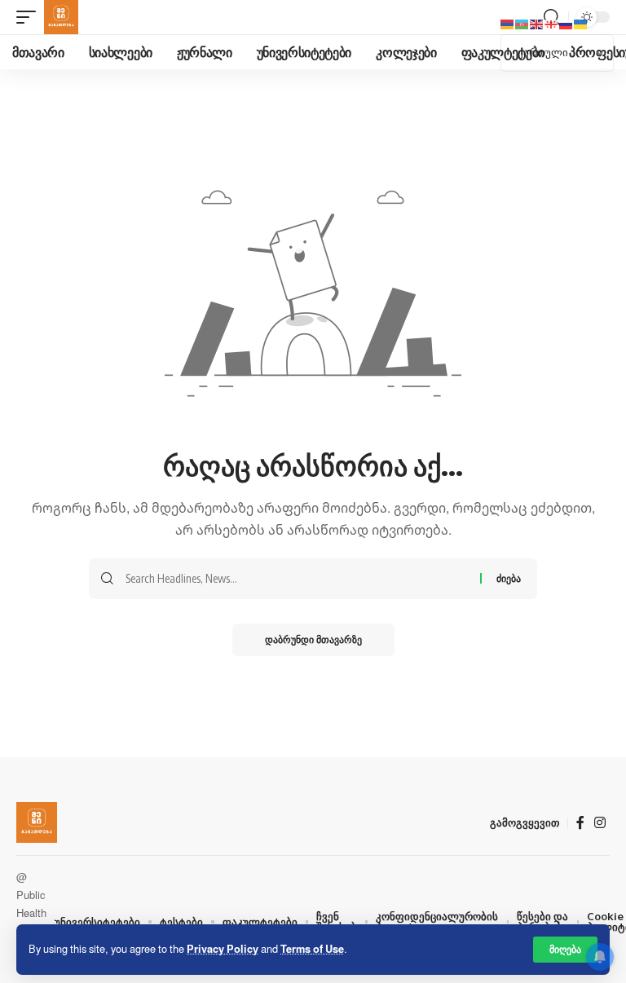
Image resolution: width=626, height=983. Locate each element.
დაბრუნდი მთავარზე (313, 639)
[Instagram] (600, 823)
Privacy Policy (222, 948)
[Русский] (566, 23)
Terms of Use (312, 948)
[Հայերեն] (507, 23)
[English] (537, 23)
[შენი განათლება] (61, 17)
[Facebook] (580, 823)
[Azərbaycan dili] (522, 23)
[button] (565, 950)
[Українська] (581, 23)
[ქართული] (551, 23)
